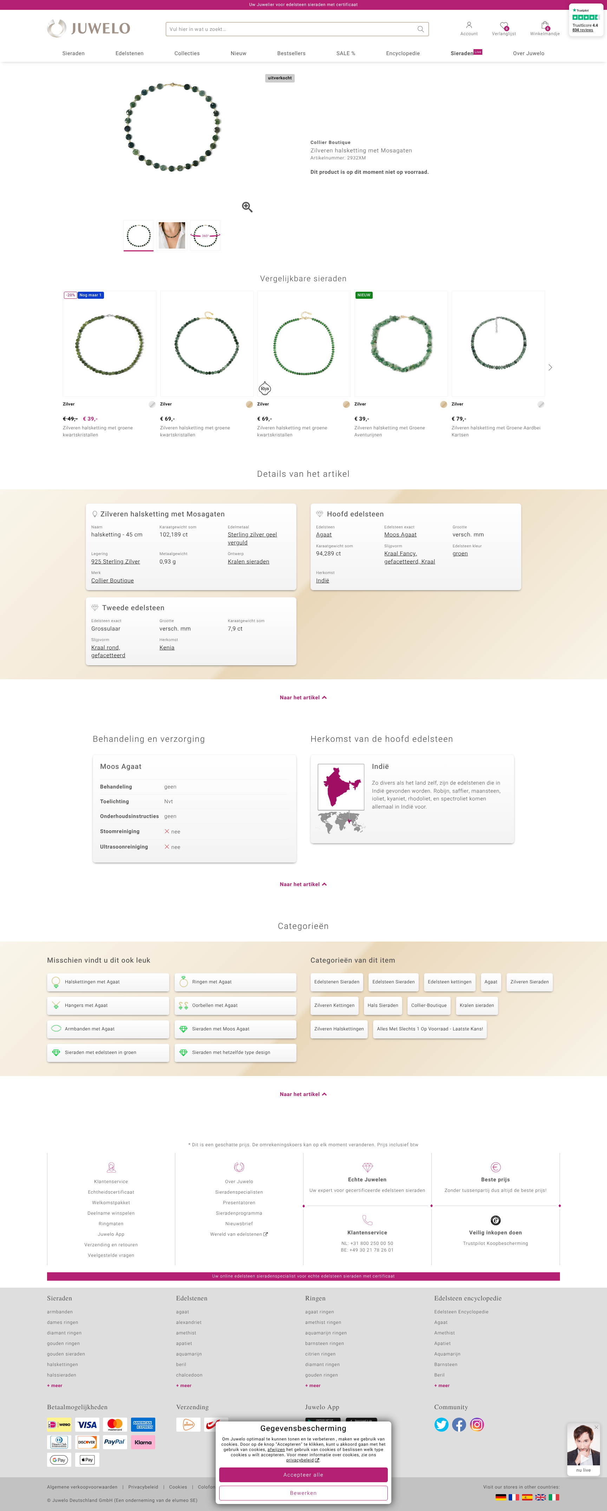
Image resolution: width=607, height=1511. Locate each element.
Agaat (324, 534)
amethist (186, 1333)
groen (460, 553)
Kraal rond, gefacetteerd (108, 652)
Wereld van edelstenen (236, 1234)
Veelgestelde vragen (111, 1255)
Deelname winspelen (111, 1213)
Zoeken (422, 29)
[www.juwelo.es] (527, 1497)
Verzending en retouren (111, 1245)
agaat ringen (319, 1312)
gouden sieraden (66, 1354)
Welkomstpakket (111, 1203)
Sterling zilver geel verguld (252, 538)
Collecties (187, 54)
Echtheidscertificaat (111, 1192)
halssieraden (61, 1375)
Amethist (445, 1333)
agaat (182, 1312)
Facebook (459, 1425)
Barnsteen (446, 1364)
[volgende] (549, 367)
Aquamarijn (448, 1354)
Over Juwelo (529, 54)
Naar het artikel (300, 698)
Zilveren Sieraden (529, 982)
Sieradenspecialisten (239, 1192)
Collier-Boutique (429, 1005)
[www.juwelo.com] (540, 1497)
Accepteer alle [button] (303, 1475)
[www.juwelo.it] (554, 1497)
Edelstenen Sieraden (336, 982)
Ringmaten (111, 1224)
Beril (440, 1375)
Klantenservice (111, 1182)
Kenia (167, 648)
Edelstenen (130, 54)
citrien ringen (320, 1354)
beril (181, 1364)
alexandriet (189, 1322)
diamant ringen (64, 1333)
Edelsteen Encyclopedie (462, 1312)
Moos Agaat (400, 534)
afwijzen (276, 1450)
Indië (322, 580)
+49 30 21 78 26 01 (372, 1250)
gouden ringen (63, 1343)
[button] (469, 29)
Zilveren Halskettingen (339, 1029)
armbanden (60, 1312)
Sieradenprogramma (239, 1213)
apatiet (184, 1343)
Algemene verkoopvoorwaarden (82, 1487)
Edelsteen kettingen (449, 982)
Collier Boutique (112, 580)
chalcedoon (189, 1375)
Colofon (207, 1487)
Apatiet (443, 1343)
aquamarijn (189, 1354)
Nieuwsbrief (239, 1224)
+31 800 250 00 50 (372, 1243)
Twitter (442, 1425)
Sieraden (74, 54)
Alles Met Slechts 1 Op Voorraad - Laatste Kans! (430, 1029)
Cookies (178, 1487)
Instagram (477, 1425)
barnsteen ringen (324, 1343)
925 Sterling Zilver (115, 561)
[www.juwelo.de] (501, 1497)
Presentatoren (239, 1203)
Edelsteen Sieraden (393, 982)
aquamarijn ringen (326, 1333)
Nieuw (239, 54)
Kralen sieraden (248, 561)
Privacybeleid (143, 1487)
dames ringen (62, 1322)
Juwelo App (111, 1234)
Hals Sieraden (383, 1005)
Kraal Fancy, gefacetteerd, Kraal (409, 557)
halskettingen (62, 1364)
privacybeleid (300, 1460)
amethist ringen (323, 1322)
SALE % (346, 54)
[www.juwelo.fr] (514, 1497)
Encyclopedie (403, 54)
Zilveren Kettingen (334, 1005)
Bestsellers (291, 54)
